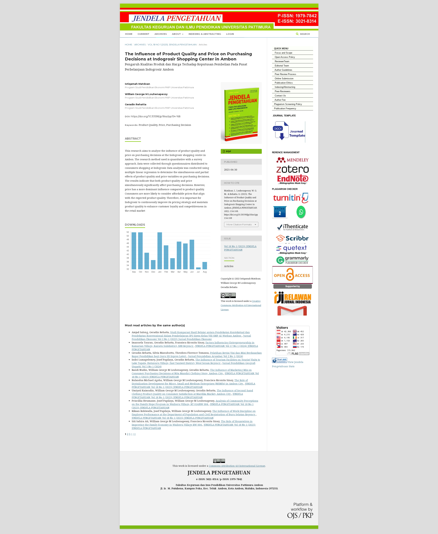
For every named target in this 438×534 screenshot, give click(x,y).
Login (230, 34)
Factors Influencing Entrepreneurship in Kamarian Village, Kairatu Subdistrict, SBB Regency (193, 344)
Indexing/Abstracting (283, 87)
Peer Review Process (284, 74)
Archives (160, 34)
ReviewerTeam (280, 61)
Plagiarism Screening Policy (287, 104)
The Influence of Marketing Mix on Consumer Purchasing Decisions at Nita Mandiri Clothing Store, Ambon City (192, 371)
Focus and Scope (282, 53)
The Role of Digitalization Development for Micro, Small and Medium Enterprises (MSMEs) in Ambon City (190, 382)
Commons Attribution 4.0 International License (237, 465)
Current (143, 34)
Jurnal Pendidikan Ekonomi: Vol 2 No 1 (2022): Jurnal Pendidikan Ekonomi (191, 337)
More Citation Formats (239, 224)
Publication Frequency (285, 108)
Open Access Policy (283, 57)
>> (134, 434)
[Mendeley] (292, 160)
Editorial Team (280, 65)
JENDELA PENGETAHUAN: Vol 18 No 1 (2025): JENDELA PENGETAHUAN (193, 385)
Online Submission (282, 78)
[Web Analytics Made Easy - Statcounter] (279, 362)
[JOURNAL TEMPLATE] (290, 145)
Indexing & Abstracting (205, 34)
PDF (228, 151)
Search (304, 34)
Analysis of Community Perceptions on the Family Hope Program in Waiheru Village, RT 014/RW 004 (195, 402)
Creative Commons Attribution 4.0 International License (241, 305)
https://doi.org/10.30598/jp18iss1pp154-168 (156, 116)
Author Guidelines (282, 70)
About (177, 34)
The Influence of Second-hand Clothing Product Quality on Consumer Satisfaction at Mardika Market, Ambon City (192, 392)
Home (128, 34)
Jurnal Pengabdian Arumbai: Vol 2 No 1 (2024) (215, 356)
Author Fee (279, 100)
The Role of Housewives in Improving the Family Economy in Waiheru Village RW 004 (192, 423)
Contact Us (279, 95)
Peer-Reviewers (281, 91)
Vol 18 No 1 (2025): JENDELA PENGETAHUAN (172, 44)
